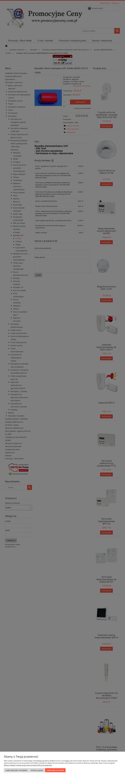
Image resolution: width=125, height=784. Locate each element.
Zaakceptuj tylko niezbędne (16, 770)
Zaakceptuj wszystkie (55, 770)
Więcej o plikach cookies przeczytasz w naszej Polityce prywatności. (28, 765)
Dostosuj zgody (37, 770)
